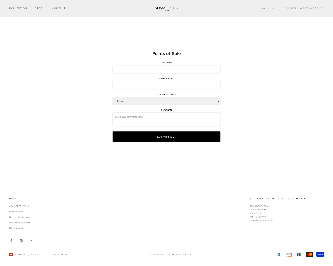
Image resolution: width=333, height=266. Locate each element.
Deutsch (268, 8)
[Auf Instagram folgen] (21, 241)
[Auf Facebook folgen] (11, 241)
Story (40, 8)
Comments (166, 109)
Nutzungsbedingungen (20, 217)
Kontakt (59, 8)
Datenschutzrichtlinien (19, 222)
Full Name (166, 62)
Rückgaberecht (16, 228)
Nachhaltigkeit (16, 211)
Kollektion (18, 8)
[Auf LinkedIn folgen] (31, 241)
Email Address (166, 78)
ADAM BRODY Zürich (19, 206)
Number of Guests (166, 94)
